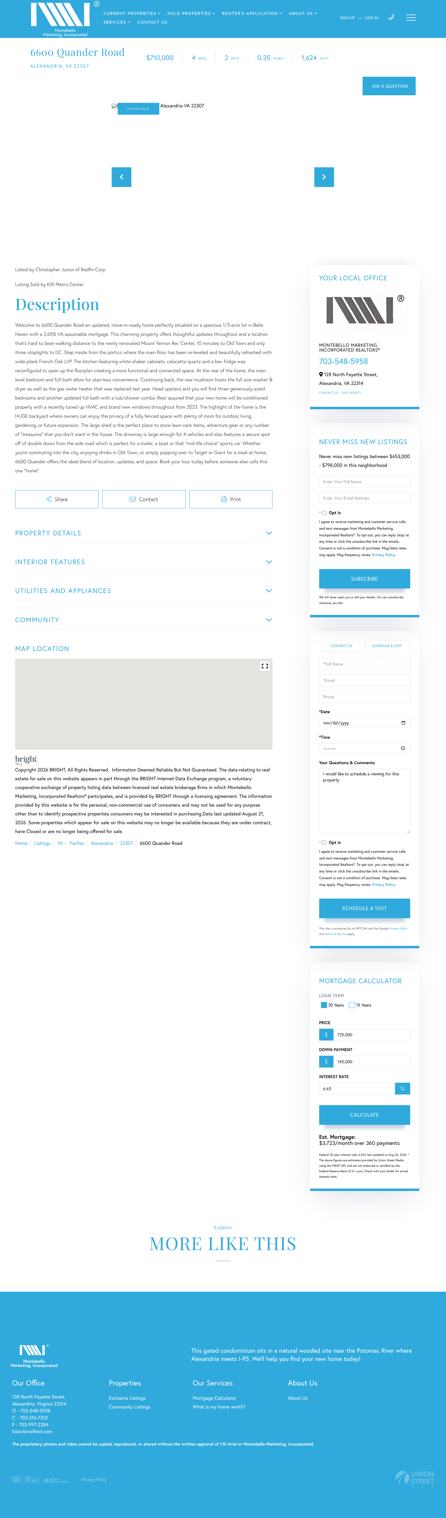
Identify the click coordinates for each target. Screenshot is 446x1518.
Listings (42, 843)
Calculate (364, 1115)
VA (60, 843)
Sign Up (347, 18)
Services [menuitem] (114, 23)
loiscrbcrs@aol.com (32, 1431)
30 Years (336, 1005)
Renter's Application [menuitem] (250, 14)
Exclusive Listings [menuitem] (127, 1398)
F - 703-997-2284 (30, 1425)
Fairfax (77, 843)
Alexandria (102, 843)
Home (21, 843)
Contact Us (329, 393)
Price (324, 1022)
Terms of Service (335, 934)
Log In (371, 18)
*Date (324, 711)
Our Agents (351, 393)
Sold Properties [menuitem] (189, 14)
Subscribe (364, 578)
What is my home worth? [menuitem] (219, 1407)
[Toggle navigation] (411, 18)
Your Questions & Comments (347, 762)
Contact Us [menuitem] (152, 23)
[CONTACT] (389, 86)
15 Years (363, 1005)
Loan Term (331, 995)
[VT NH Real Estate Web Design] (415, 1479)
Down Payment (335, 1049)
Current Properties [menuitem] (129, 14)
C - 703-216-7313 (30, 1418)
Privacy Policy (383, 555)
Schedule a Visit (387, 646)
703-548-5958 (343, 361)
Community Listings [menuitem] (129, 1407)
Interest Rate (334, 1076)
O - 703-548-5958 (31, 1411)
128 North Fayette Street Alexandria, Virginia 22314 (39, 1400)
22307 (126, 843)
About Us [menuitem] (301, 14)
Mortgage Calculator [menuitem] (214, 1398)
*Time (324, 737)
